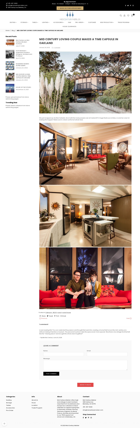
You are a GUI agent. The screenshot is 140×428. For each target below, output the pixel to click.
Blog (13, 30)
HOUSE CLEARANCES (69, 26)
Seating (13, 22)
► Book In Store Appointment (70, 8)
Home (7, 30)
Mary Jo (115, 118)
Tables (34, 22)
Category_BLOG (51, 312)
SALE (69, 22)
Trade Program (37, 408)
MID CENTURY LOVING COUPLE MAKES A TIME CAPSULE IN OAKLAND (23, 76)
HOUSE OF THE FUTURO (23, 87)
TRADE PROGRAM (123, 22)
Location (35, 405)
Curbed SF (94, 118)
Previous (44, 318)
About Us (35, 400)
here (81, 120)
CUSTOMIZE (92, 22)
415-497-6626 (87, 407)
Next (128, 318)
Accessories (58, 22)
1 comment (57, 47)
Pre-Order (9, 410)
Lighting (45, 22)
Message (46, 359)
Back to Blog (86, 385)
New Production (106, 22)
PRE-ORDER (79, 22)
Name (45, 351)
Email (89, 351)
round (59, 312)
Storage (24, 22)
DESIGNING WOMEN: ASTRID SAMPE (22, 64)
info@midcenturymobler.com (17, 5)
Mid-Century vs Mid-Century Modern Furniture (23, 42)
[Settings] (124, 15)
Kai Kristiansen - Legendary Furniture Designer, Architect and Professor (24, 53)
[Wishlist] (128, 15)
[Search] (121, 15)
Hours (34, 403)
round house (66, 312)
